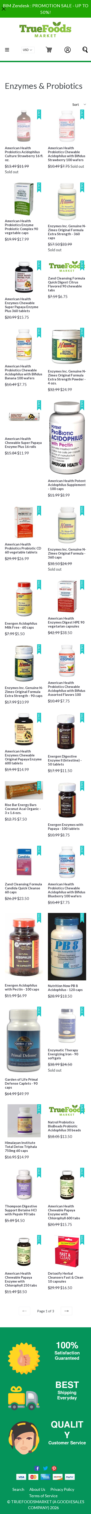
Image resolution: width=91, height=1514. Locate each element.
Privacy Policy (62, 1489)
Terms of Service (43, 1495)
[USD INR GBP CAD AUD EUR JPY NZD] (28, 50)
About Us (37, 1489)
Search (18, 1489)
